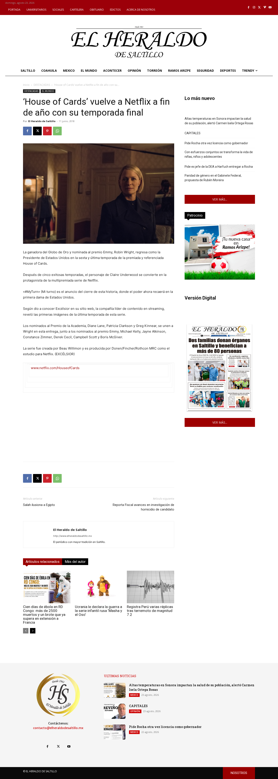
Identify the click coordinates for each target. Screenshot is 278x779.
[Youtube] (270, 7)
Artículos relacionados (43, 562)
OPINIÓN (135, 711)
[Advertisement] (98, 427)
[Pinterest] (47, 131)
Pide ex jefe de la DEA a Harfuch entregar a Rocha (219, 166)
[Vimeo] (265, 7)
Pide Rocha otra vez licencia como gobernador (216, 143)
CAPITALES (192, 133)
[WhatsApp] (57, 131)
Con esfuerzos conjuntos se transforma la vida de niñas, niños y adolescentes (219, 154)
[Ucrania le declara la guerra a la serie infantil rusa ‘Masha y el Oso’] (98, 587)
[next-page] (32, 630)
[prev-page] (25, 630)
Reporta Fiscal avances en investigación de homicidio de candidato (143, 507)
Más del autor (75, 562)
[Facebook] (249, 7)
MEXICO (134, 694)
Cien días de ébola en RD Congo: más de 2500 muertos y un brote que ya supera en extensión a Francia (44, 615)
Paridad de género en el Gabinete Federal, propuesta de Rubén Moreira (213, 178)
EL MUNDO (48, 91)
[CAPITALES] (115, 711)
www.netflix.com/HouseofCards (55, 368)
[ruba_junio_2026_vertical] (220, 278)
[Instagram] (254, 7)
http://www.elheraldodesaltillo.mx (72, 535)
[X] (259, 7)
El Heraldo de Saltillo (41, 121)
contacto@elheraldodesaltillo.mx (58, 728)
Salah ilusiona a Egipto (39, 505)
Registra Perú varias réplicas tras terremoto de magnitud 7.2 (150, 611)
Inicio (26, 85)
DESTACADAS (42, 85)
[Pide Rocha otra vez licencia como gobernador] (115, 732)
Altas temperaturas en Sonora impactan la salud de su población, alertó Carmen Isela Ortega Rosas (219, 121)
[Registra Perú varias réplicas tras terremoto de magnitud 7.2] (150, 587)
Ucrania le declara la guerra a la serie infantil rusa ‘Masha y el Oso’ (98, 611)
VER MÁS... (219, 199)
